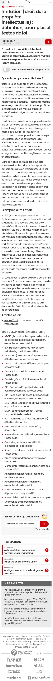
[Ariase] (13, 677)
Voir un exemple (42, 529)
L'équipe (25, 636)
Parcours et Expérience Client (20, 560)
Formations (12, 541)
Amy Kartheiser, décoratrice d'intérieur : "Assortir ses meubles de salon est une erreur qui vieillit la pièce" (25, 620)
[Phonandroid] (39, 678)
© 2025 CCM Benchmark (26, 647)
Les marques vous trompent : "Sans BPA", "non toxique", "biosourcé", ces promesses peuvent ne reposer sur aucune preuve (26, 601)
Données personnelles (37, 639)
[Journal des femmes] (13, 660)
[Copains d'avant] (13, 671)
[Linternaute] (13, 665)
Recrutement (21, 639)
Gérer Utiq (27, 641)
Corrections (12, 644)
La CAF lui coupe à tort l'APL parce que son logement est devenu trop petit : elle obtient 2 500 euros (25, 611)
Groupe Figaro (40, 644)
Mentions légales (25, 644)
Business (11, 7)
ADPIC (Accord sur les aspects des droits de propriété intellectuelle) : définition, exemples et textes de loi (26, 340)
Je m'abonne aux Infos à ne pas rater (30, 70)
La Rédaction (8, 41)
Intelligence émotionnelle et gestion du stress (24, 570)
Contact (10, 639)
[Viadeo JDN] (39, 672)
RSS (49, 641)
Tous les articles (39, 641)
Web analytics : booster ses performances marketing (19, 550)
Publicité (46, 636)
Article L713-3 (11, 320)
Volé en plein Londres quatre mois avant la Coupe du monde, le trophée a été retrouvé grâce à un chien (25, 592)
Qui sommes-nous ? (12, 636)
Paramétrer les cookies (12, 641)
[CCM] (39, 660)
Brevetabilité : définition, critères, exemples (27, 497)
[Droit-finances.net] (39, 666)
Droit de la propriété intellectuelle (23, 332)
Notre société (36, 636)
